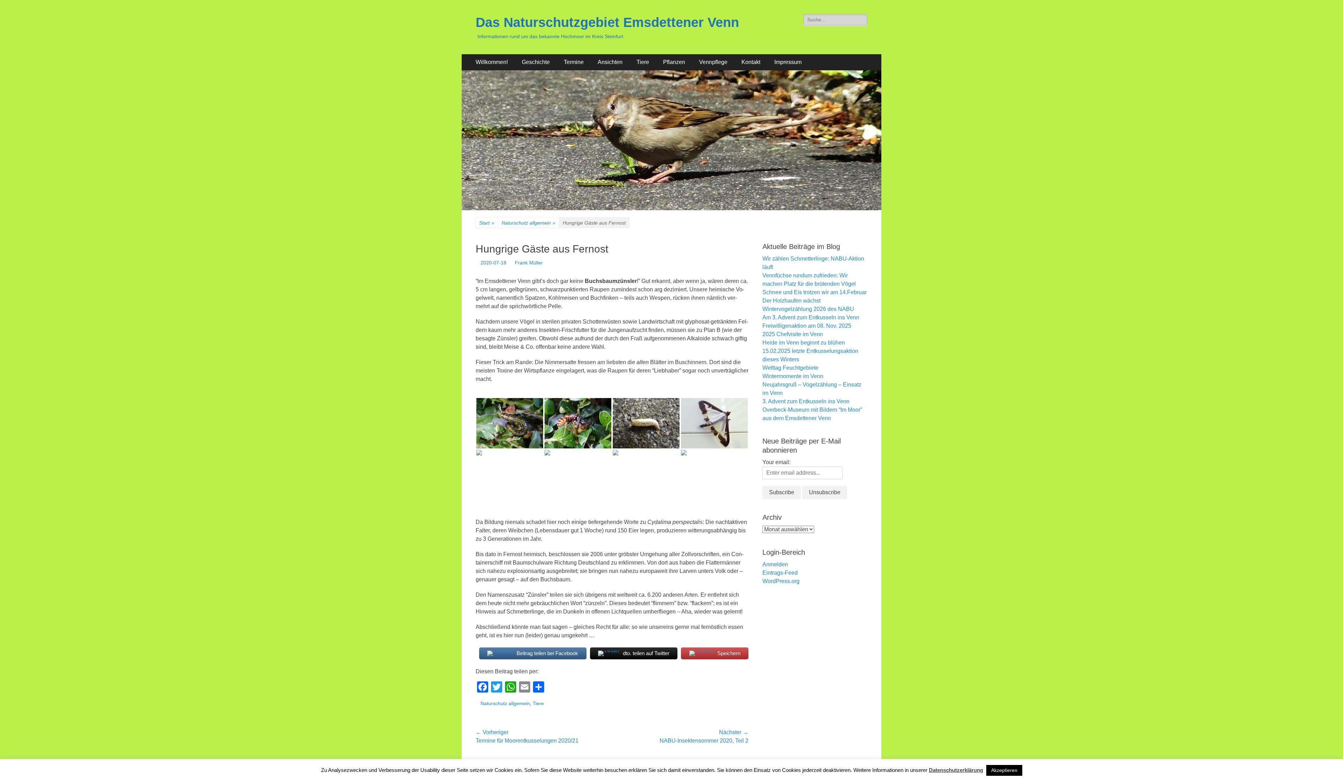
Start (486, 223)
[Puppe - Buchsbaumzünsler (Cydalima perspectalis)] (646, 423)
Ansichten (610, 62)
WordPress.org (781, 581)
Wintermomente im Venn (792, 376)
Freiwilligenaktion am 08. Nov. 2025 (806, 326)
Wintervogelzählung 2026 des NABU (808, 309)
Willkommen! (492, 62)
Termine (574, 62)
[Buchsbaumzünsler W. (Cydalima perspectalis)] (509, 475)
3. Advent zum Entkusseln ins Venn (806, 401)
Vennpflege (713, 62)
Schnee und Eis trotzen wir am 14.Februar (814, 292)
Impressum (788, 62)
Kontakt (750, 62)
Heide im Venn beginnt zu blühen (803, 343)
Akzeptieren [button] (1004, 770)
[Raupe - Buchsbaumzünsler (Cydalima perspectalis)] (509, 423)
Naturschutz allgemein (528, 223)
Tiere (643, 62)
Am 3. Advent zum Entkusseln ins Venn (810, 317)
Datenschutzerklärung (956, 770)
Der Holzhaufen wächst (791, 301)
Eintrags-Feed (780, 573)
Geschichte (536, 62)
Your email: (776, 462)
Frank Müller (529, 262)
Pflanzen (674, 62)
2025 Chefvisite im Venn (792, 334)
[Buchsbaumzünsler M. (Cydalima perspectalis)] (714, 423)
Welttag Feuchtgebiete (790, 368)
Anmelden (775, 564)
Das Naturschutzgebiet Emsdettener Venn (607, 22)
